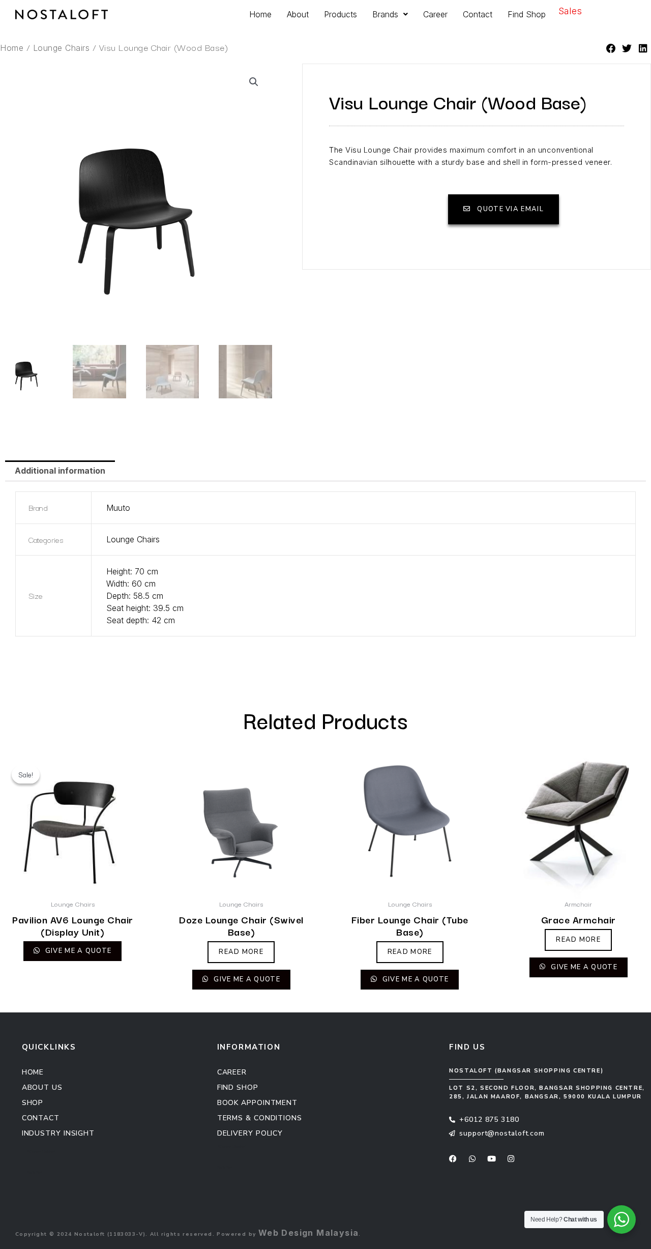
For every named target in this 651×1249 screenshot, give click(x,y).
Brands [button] (385, 14)
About (298, 14)
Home (260, 14)
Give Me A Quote (77, 950)
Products (340, 14)
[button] (611, 49)
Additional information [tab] (60, 471)
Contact (477, 14)
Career (435, 14)
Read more (241, 951)
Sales (570, 11)
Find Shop (527, 14)
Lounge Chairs (61, 48)
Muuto (118, 508)
